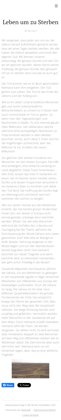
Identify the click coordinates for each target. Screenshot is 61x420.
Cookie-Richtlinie (30, 415)
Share (10, 385)
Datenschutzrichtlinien (45, 410)
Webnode (26, 410)
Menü (56, 6)
